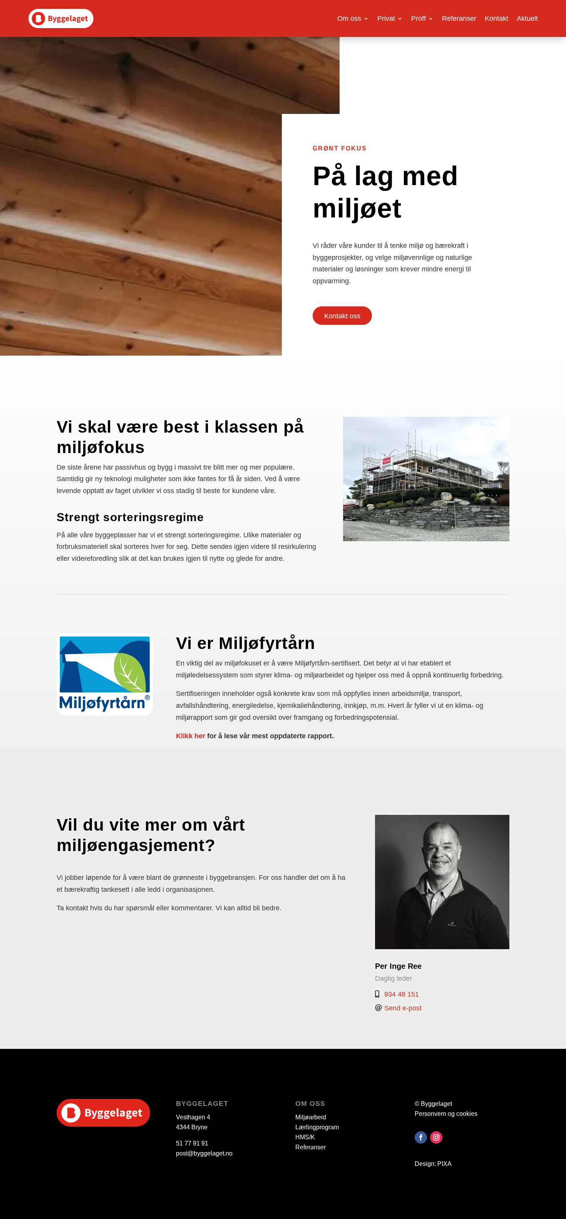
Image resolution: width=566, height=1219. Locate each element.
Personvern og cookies (446, 1113)
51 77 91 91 (192, 1143)
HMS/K (305, 1137)
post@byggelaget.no (204, 1153)
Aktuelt (527, 18)
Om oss (349, 18)
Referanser (459, 18)
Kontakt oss (342, 316)
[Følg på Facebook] (421, 1137)
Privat (386, 18)
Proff (418, 18)
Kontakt (496, 18)
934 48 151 (401, 994)
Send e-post (403, 1008)
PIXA (444, 1163)
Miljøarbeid (310, 1117)
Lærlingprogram (317, 1127)
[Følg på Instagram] (436, 1137)
